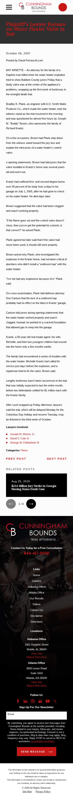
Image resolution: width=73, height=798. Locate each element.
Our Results (37, 598)
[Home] (35, 7)
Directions (36, 621)
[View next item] (31, 504)
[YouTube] (47, 701)
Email (11, 714)
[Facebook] (18, 701)
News (24, 450)
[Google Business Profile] (40, 701)
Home (36, 575)
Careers (36, 580)
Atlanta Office (36, 592)
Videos (37, 604)
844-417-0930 (36, 553)
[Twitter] (55, 701)
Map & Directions (37, 657)
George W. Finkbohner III (24, 442)
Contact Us (36, 610)
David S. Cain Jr (19, 438)
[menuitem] (27, 791)
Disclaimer (36, 615)
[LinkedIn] (25, 701)
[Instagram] (33, 701)
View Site (36, 653)
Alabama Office (37, 586)
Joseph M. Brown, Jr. (22, 434)
